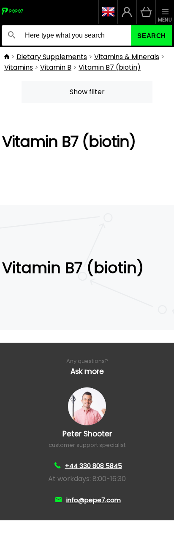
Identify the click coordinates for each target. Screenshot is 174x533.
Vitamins (18, 67)
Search (151, 35)
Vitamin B (55, 67)
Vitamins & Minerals (126, 57)
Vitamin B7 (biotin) (110, 67)
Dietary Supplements (51, 57)
